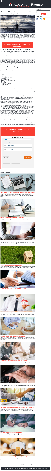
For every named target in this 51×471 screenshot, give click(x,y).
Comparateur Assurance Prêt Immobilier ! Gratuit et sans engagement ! (17, 45)
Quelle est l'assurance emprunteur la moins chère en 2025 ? (12, 217)
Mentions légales (32, 468)
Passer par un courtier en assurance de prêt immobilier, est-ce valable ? (14, 240)
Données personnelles (40, 468)
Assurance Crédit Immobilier (19, 9)
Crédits (13, 9)
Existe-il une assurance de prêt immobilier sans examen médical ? (13, 336)
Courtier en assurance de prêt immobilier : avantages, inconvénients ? (14, 312)
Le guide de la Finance (8, 9)
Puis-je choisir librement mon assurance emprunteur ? (11, 432)
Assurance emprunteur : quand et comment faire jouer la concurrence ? (14, 288)
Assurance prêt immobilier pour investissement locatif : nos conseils (13, 456)
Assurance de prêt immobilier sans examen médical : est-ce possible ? (14, 360)
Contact (46, 468)
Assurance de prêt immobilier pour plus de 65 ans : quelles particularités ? (14, 383)
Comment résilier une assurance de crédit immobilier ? (11, 265)
